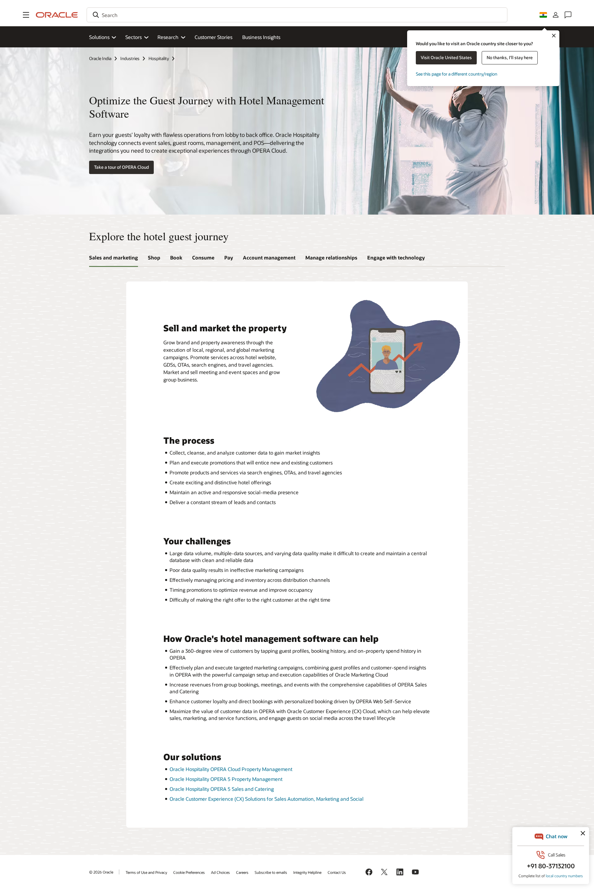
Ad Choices (220, 872)
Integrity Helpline (307, 872)
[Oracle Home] (57, 15)
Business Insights (261, 37)
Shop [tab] (154, 257)
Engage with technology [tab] (396, 257)
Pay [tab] (228, 257)
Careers (242, 872)
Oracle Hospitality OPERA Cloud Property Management (231, 769)
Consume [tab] (203, 257)
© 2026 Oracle (101, 871)
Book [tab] (176, 257)
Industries (130, 58)
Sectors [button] (133, 37)
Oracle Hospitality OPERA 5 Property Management (226, 779)
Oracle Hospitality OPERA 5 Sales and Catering (222, 789)
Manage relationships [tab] (331, 257)
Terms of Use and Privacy (146, 872)
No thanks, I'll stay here (510, 57)
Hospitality (158, 58)
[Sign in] (555, 15)
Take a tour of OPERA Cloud (121, 167)
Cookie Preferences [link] (189, 872)
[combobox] (297, 14)
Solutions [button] (99, 37)
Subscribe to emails (271, 872)
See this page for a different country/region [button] (456, 74)
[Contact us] (568, 15)
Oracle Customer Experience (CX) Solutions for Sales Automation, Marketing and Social (267, 798)
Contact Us (337, 872)
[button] (26, 15)
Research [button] (168, 37)
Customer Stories (213, 37)
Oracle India (100, 58)
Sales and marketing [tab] (113, 257)
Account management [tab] (269, 257)
